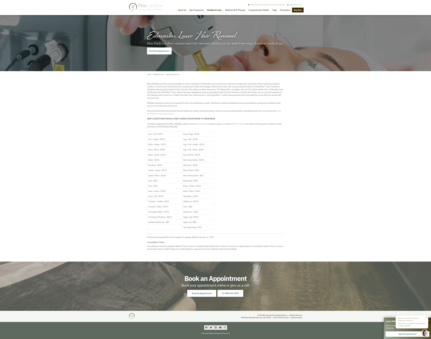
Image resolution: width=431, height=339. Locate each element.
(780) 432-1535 (295, 5)
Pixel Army (226, 333)
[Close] (428, 321)
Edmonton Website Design (210, 333)
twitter (211, 327)
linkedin (215, 327)
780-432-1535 (237, 124)
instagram (225, 327)
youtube (220, 327)
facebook (206, 327)
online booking (203, 124)
